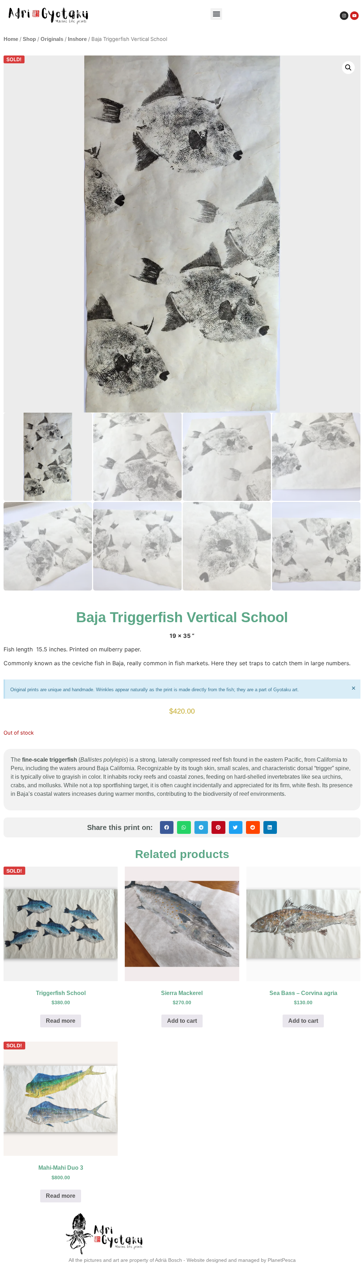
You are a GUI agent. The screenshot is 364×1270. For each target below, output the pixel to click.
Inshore (77, 39)
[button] (216, 14)
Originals (52, 39)
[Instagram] (344, 15)
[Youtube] (354, 15)
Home (11, 39)
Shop (29, 39)
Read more (60, 1021)
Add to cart (182, 1021)
